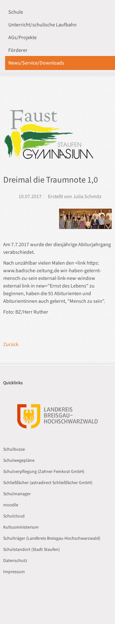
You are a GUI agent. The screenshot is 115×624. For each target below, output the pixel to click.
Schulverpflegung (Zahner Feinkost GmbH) (43, 471)
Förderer (17, 50)
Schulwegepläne (18, 460)
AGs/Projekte (22, 37)
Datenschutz (15, 561)
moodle (10, 505)
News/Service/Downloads (36, 62)
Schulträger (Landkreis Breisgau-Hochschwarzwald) (51, 538)
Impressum (14, 572)
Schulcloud (14, 516)
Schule (15, 12)
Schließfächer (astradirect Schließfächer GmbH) (47, 483)
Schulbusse (14, 449)
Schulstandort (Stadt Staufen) (31, 549)
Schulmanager (17, 494)
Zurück (11, 344)
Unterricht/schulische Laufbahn (42, 24)
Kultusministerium (21, 527)
